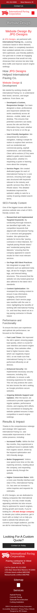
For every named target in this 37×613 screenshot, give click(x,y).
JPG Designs (10, 39)
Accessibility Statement (10, 609)
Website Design (11, 82)
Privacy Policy (23, 609)
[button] (33, 13)
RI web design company (23, 512)
